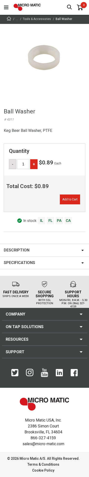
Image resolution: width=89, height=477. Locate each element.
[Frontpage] (8, 19)
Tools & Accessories (37, 19)
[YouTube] (44, 376)
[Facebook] (74, 375)
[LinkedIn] (59, 375)
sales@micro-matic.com (43, 444)
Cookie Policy (43, 470)
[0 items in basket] (79, 7)
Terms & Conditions (43, 464)
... (17, 19)
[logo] (27, 7)
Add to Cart (70, 199)
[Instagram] (29, 375)
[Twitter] (15, 375)
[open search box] (69, 7)
